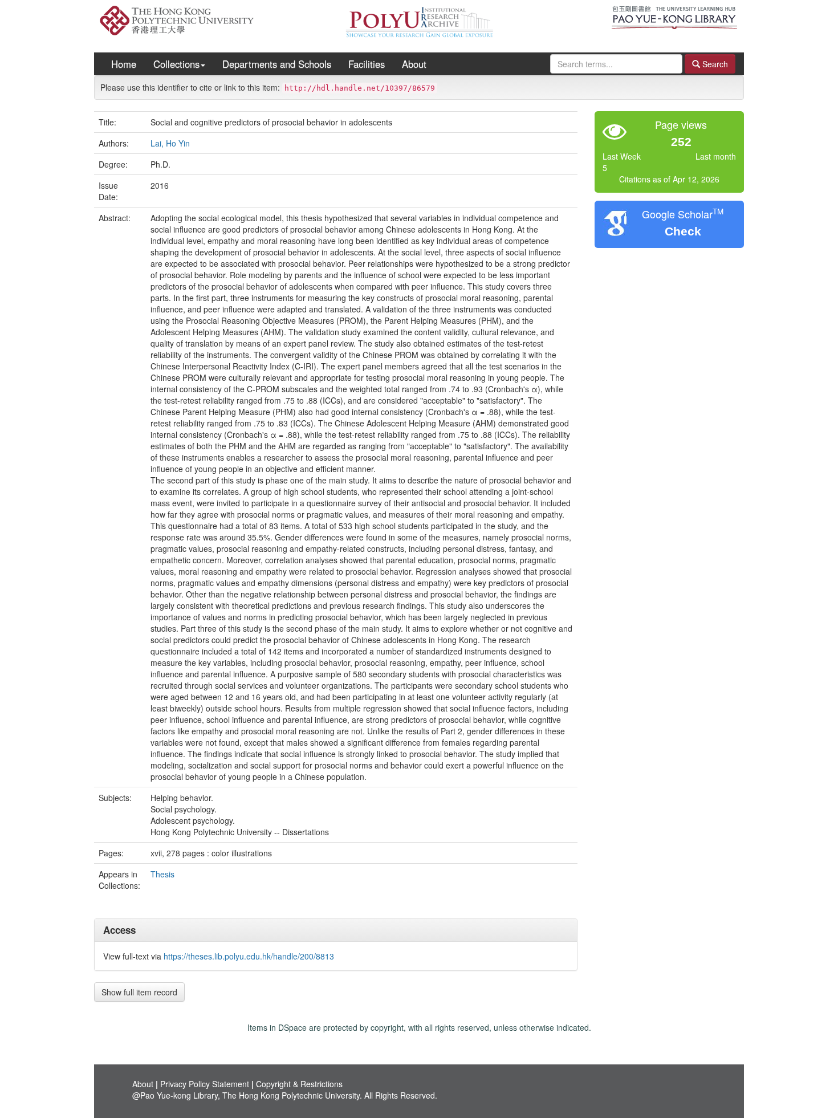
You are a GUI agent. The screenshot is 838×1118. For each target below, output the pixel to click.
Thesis (162, 874)
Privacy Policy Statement (204, 1083)
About (414, 64)
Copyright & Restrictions (299, 1083)
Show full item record (139, 992)
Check (683, 231)
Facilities (366, 64)
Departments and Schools (276, 64)
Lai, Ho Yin (170, 143)
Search (714, 64)
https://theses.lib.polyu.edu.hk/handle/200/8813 (249, 956)
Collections (176, 64)
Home (123, 64)
